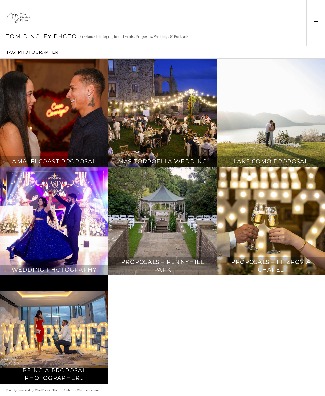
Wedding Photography (54, 269)
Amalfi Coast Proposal (54, 161)
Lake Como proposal (270, 161)
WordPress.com (88, 390)
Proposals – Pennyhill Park (162, 266)
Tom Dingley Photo (41, 36)
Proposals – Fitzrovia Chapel (271, 266)
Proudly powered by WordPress (28, 390)
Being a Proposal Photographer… (54, 374)
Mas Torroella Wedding (162, 161)
